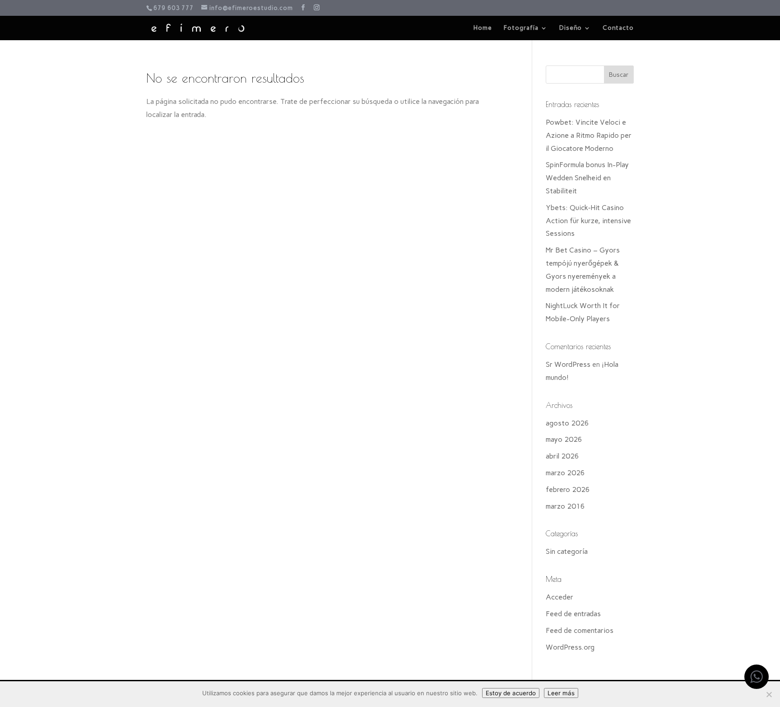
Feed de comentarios (579, 630)
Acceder (559, 597)
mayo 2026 (564, 439)
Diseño (570, 28)
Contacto (618, 28)
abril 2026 (562, 456)
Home (483, 28)
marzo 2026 (565, 472)
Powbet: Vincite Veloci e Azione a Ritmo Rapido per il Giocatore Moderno (588, 135)
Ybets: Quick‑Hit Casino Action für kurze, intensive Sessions (588, 220)
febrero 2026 (568, 489)
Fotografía (521, 28)
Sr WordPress (568, 364)
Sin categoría (567, 551)
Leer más (561, 693)
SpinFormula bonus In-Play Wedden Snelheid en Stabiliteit (587, 177)
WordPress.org (570, 647)
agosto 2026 (567, 423)
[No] (768, 694)
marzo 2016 (565, 506)
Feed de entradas (573, 613)
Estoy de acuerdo (511, 693)
